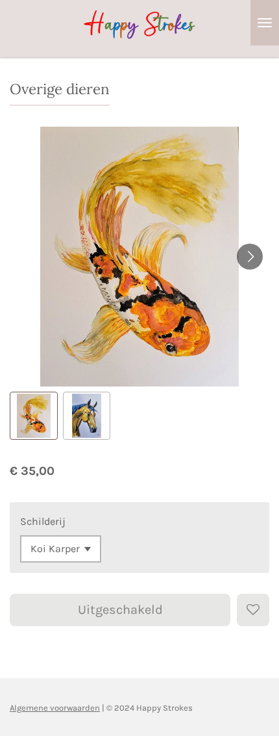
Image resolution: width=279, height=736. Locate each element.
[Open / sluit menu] (264, 22)
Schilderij (43, 521)
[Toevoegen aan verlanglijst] (253, 610)
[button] (34, 416)
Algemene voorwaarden (55, 708)
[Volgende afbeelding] (250, 257)
